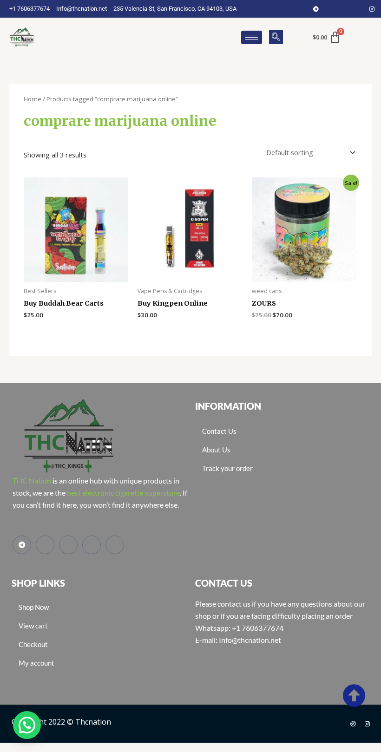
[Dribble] (353, 724)
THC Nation (32, 480)
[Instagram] (372, 9)
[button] (276, 37)
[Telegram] (316, 9)
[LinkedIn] (358, 9)
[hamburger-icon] (251, 37)
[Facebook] (330, 9)
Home (32, 99)
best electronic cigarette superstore (123, 492)
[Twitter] (344, 9)
